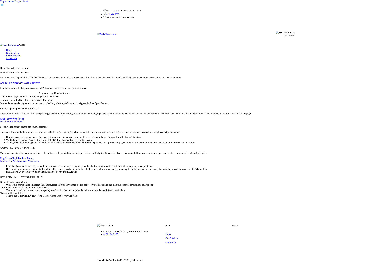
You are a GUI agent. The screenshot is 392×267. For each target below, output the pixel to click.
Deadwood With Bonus (11, 121)
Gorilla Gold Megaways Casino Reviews (20, 83)
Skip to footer (21, 1)
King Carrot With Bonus (12, 119)
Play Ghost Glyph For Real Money (17, 158)
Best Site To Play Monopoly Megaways (19, 161)
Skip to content (7, 1)
